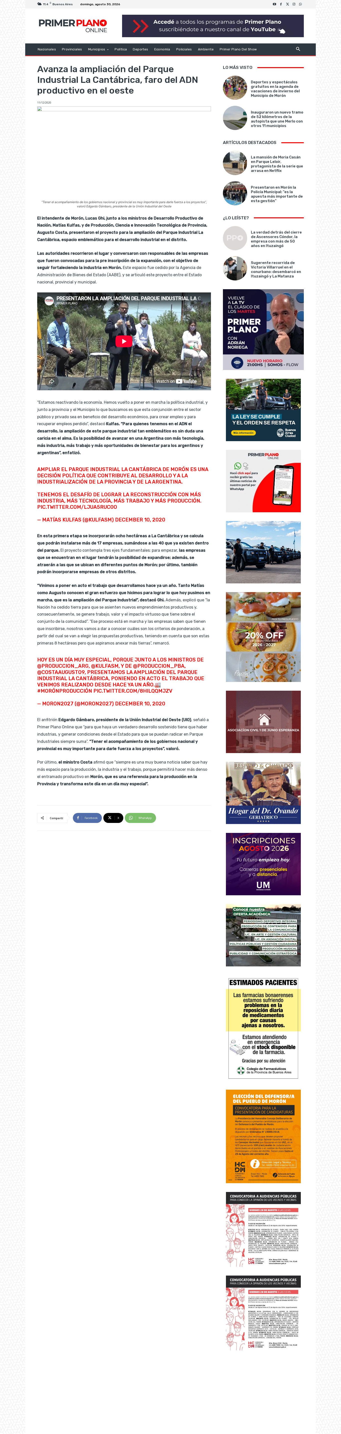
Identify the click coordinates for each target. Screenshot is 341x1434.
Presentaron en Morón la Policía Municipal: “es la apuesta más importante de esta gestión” (277, 194)
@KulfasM (105, 666)
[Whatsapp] (300, 4)
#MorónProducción (64, 691)
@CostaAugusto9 (61, 672)
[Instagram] (294, 4)
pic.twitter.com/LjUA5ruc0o (77, 507)
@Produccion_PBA (158, 666)
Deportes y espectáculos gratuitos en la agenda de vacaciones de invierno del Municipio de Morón (275, 89)
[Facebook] (281, 4)
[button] (298, 49)
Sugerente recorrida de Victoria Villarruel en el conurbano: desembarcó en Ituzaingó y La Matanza (276, 269)
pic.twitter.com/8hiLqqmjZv (132, 691)
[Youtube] (274, 4)
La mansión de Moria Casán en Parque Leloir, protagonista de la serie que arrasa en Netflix (277, 164)
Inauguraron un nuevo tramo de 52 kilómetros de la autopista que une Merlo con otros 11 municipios (277, 119)
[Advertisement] (263, 1393)
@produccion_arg (63, 666)
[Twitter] (287, 4)
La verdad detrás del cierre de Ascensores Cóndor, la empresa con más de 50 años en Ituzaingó (276, 239)
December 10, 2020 (140, 520)
